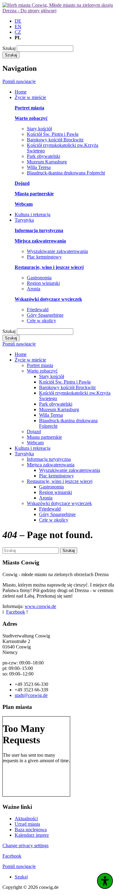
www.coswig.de (40, 606)
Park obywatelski (43, 156)
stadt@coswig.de (31, 695)
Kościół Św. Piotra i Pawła (52, 134)
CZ (18, 32)
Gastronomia (39, 277)
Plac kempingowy (44, 256)
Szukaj (9, 48)
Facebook (15, 611)
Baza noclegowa (31, 829)
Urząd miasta (27, 824)
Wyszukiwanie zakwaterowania (57, 251)
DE (18, 21)
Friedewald (38, 309)
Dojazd (34, 431)
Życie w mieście (30, 359)
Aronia (33, 288)
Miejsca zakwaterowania (50, 464)
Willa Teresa (39, 167)
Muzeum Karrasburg (47, 161)
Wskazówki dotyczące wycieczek (59, 503)
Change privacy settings (25, 845)
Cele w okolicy (41, 320)
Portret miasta (40, 365)
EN (18, 26)
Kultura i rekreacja (32, 448)
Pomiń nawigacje (19, 81)
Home (21, 354)
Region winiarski (43, 283)
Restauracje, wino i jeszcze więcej (59, 481)
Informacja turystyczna (49, 459)
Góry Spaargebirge (45, 315)
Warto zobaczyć (42, 370)
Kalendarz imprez (32, 835)
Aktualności (26, 818)
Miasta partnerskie (44, 437)
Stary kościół (39, 128)
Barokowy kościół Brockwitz (55, 139)
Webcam (35, 442)
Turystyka (24, 453)
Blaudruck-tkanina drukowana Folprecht (66, 172)
